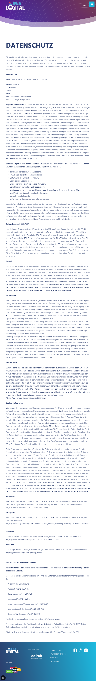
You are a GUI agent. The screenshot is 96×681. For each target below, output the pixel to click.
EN (89, 5)
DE (84, 5)
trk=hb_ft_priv (32, 539)
